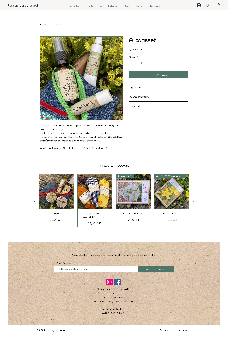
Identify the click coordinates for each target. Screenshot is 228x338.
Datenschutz (167, 330)
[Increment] (142, 63)
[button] (218, 5)
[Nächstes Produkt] (194, 201)
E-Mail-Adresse (63, 263)
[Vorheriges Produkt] (34, 201)
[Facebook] (117, 282)
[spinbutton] (137, 63)
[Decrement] (132, 63)
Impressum (184, 330)
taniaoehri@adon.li (113, 309)
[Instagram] (109, 282)
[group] (114, 201)
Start (43, 24)
